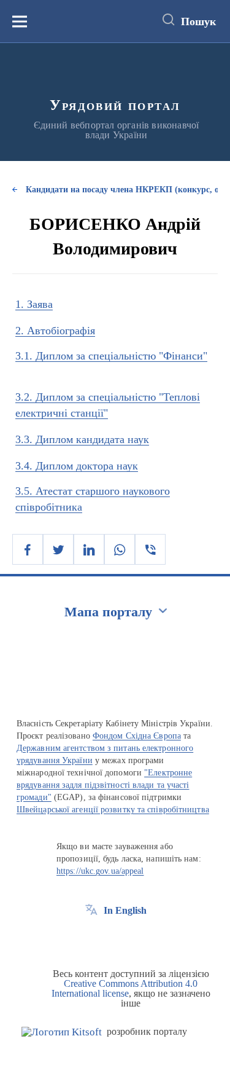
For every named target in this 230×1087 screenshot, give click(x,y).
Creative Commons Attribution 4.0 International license (125, 988)
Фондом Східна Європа (137, 735)
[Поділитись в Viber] (150, 549)
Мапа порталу (108, 611)
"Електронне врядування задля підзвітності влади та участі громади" (104, 785)
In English (125, 910)
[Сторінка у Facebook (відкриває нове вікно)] (91, 938)
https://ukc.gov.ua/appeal (100, 871)
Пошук (198, 21)
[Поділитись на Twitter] (58, 549)
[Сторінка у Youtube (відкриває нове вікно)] (136, 938)
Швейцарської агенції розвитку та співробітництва (113, 809)
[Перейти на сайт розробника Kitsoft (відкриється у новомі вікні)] (62, 1032)
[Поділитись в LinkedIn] (89, 549)
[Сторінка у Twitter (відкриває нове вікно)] (114, 938)
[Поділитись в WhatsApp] (119, 549)
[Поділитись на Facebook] (27, 549)
